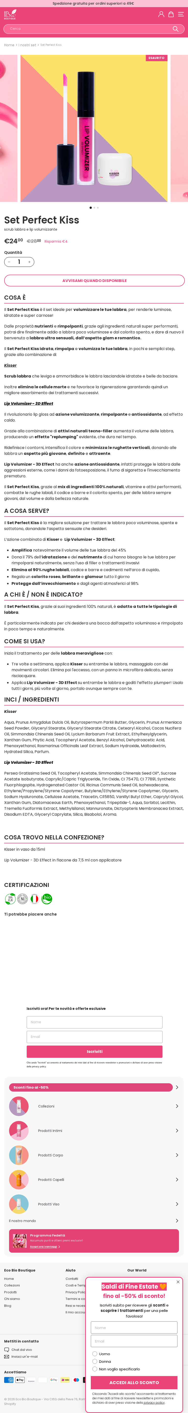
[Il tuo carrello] (171, 14)
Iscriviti (95, 1051)
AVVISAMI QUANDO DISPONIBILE (94, 280)
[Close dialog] (178, 1282)
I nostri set (27, 45)
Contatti (72, 1278)
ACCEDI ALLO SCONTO (134, 1382)
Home (9, 45)
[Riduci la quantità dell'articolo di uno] (9, 262)
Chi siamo (12, 1298)
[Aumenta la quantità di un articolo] (29, 262)
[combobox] (94, 29)
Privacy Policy (76, 1292)
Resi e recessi (77, 1305)
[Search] (175, 29)
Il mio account (77, 1312)
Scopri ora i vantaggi (43, 1246)
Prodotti (10, 1292)
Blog (7, 1305)
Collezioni (12, 1285)
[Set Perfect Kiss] (34, 960)
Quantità (13, 252)
